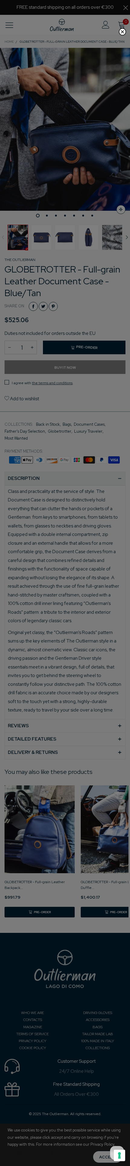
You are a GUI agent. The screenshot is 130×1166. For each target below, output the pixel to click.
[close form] (122, 31)
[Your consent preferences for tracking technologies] (119, 1155)
